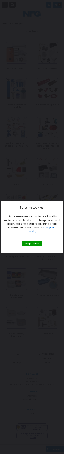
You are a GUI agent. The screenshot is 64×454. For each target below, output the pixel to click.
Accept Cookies (32, 243)
